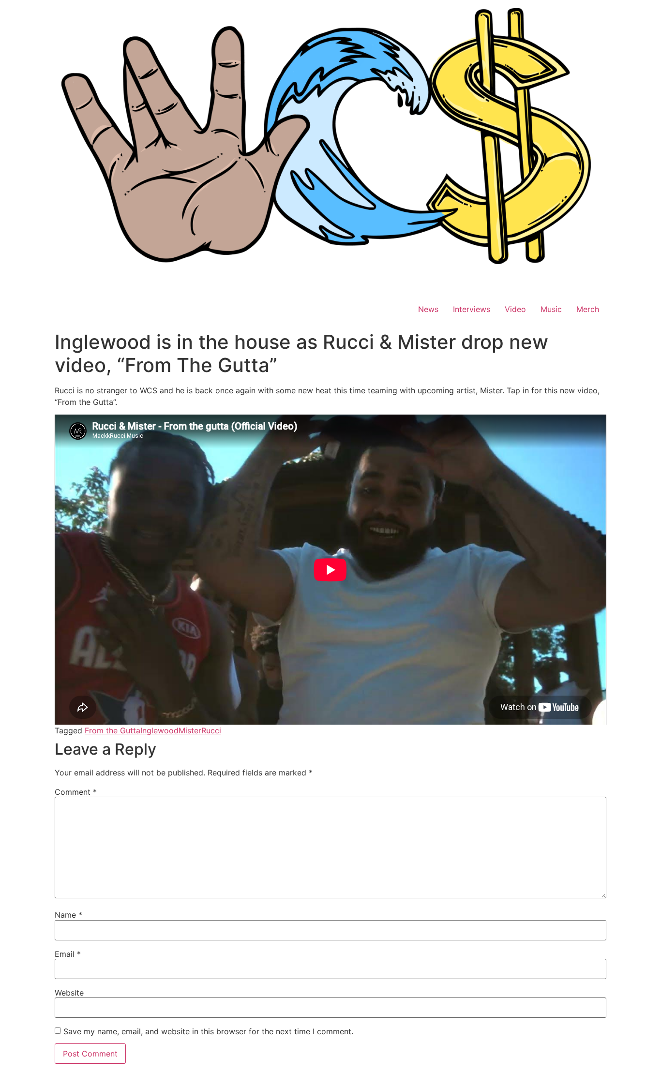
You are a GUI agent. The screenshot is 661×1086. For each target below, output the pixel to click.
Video (515, 309)
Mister (190, 730)
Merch (587, 309)
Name (68, 915)
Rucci (211, 730)
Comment (76, 792)
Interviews (471, 309)
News (428, 309)
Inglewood (159, 730)
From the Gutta (112, 730)
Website (69, 993)
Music (551, 309)
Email (68, 954)
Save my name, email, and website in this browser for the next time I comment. (208, 1031)
